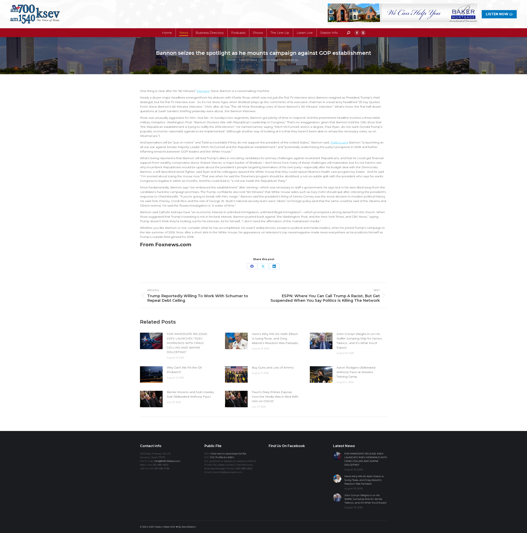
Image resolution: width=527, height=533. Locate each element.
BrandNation (189, 526)
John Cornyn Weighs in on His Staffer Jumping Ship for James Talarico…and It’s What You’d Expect (359, 340)
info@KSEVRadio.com (167, 461)
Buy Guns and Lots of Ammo (273, 367)
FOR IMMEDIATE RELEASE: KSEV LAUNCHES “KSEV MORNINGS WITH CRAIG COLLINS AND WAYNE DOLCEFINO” (187, 343)
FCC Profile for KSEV (222, 457)
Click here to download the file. (228, 453)
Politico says (339, 142)
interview (203, 91)
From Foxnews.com (165, 245)
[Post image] (151, 341)
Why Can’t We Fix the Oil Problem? (184, 370)
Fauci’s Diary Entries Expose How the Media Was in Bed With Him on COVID (275, 396)
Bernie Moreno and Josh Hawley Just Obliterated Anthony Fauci (190, 394)
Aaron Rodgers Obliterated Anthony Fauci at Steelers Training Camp (356, 372)
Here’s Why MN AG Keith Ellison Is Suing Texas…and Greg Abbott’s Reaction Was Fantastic (275, 338)
